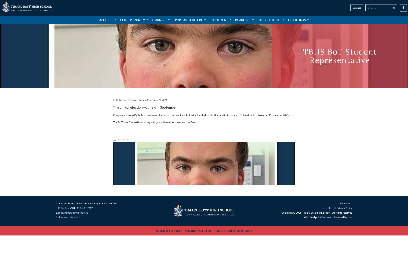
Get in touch (345, 203)
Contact (357, 7)
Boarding (243, 20)
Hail (350, 217)
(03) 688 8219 (85, 207)
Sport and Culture (188, 20)
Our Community (132, 20)
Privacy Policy (344, 207)
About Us (106, 20)
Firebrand (326, 217)
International (269, 20)
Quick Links (297, 20)
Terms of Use (327, 207)
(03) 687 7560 (66, 207)
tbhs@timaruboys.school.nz (73, 212)
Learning (159, 20)
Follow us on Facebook (68, 217)
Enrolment (219, 20)
